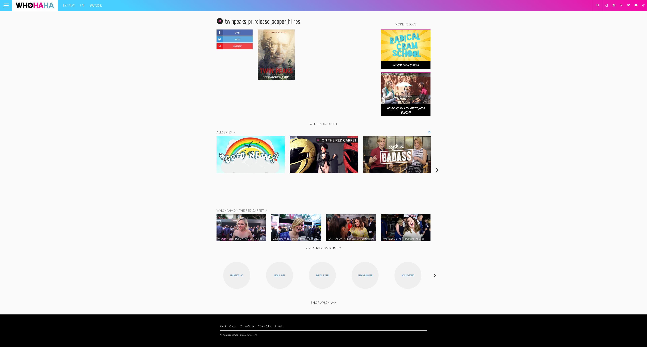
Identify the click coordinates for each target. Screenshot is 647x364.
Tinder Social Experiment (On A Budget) (406, 110)
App (82, 5)
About (223, 326)
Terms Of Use (247, 326)
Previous (210, 170)
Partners (69, 5)
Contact (233, 326)
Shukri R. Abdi (322, 275)
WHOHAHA (35, 5)
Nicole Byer (279, 275)
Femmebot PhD (236, 275)
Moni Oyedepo (408, 275)
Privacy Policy (264, 326)
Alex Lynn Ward (365, 275)
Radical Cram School (405, 65)
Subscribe (96, 5)
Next (437, 170)
